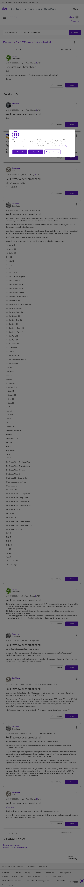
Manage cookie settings (52, 151)
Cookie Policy (63, 146)
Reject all (36, 151)
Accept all (20, 151)
